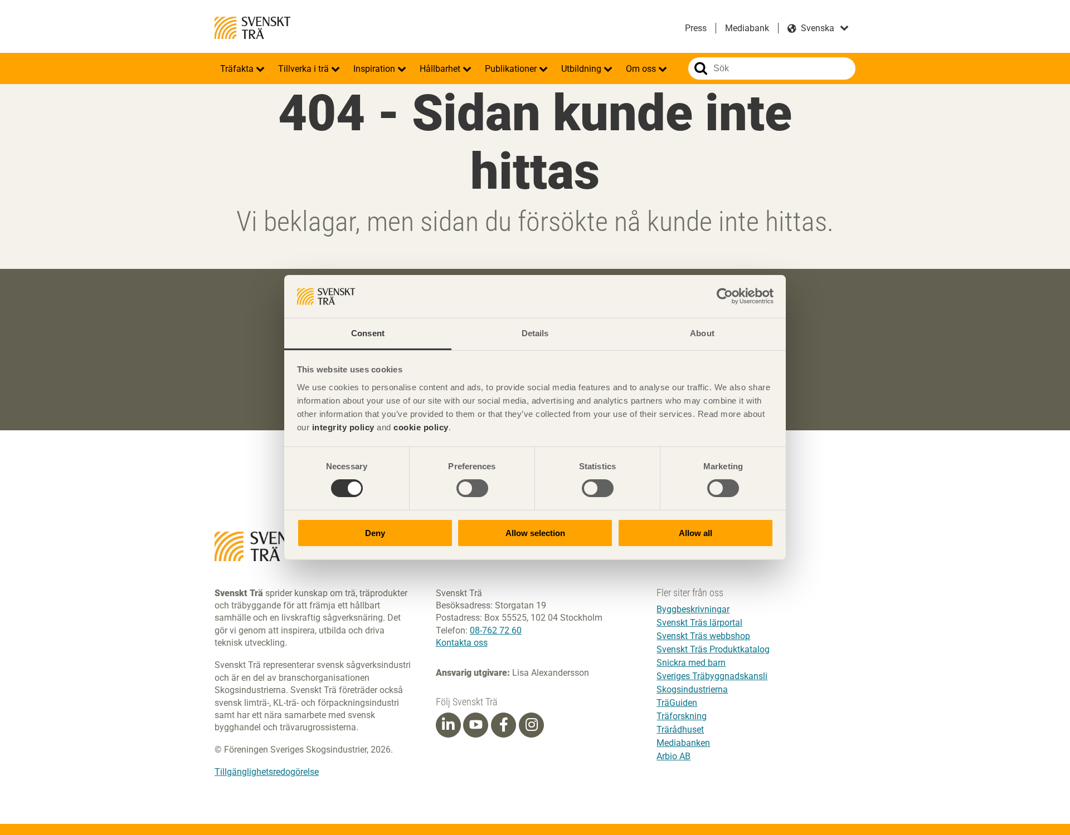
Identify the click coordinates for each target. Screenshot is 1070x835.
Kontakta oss (462, 642)
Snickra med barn (691, 662)
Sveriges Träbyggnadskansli (711, 676)
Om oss (642, 68)
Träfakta (238, 68)
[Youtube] (476, 725)
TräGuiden (676, 703)
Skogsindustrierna (692, 689)
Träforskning (681, 716)
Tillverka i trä (304, 68)
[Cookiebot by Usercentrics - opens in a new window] (725, 296)
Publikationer (512, 68)
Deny (375, 533)
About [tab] (702, 333)
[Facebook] (503, 724)
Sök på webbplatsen (700, 68)
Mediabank (747, 28)
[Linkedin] (448, 724)
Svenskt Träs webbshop (703, 636)
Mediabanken (683, 743)
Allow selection (535, 533)
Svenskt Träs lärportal (699, 622)
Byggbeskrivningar (692, 609)
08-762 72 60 (496, 630)
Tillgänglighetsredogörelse (267, 772)
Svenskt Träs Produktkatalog (713, 649)
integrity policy (343, 427)
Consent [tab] (368, 333)
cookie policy (421, 427)
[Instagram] (532, 724)
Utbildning (582, 68)
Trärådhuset (680, 729)
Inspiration (375, 68)
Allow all (695, 533)
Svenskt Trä (252, 28)
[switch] (472, 488)
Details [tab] (535, 333)
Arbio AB (673, 756)
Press (696, 28)
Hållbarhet (441, 68)
